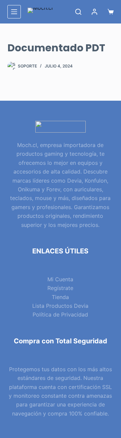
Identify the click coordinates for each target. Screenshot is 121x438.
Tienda (60, 297)
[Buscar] (78, 12)
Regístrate (60, 288)
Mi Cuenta (60, 279)
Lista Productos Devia (60, 305)
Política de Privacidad (60, 314)
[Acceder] (94, 12)
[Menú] (14, 11)
